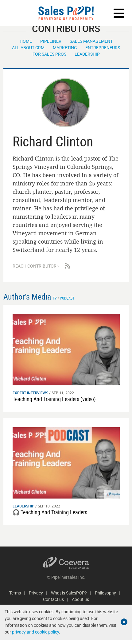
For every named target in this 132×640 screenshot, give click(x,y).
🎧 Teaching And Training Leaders (50, 512)
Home (26, 41)
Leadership (87, 54)
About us (80, 599)
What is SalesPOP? (69, 593)
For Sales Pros (49, 54)
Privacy (36, 593)
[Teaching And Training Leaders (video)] (66, 349)
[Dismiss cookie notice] (124, 621)
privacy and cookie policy (35, 632)
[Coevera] (66, 563)
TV (55, 298)
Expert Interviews (30, 392)
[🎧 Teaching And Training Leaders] (66, 462)
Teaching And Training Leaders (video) (54, 399)
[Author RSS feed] (67, 266)
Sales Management (91, 41)
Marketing (65, 47)
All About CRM (28, 47)
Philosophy (105, 593)
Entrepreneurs (102, 47)
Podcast (67, 298)
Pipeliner (50, 41)
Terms (15, 593)
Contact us (53, 599)
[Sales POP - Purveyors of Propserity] (66, 13)
